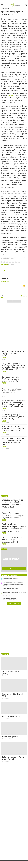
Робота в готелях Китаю (11, 716)
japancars (11, 95)
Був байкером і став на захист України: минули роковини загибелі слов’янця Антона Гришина (13, 441)
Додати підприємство (14, 603)
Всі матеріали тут (14, 568)
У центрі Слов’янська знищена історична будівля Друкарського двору (13, 515)
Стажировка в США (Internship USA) (13, 695)
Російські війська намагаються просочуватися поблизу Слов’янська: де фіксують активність (14, 527)
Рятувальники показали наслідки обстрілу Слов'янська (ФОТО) (12, 539)
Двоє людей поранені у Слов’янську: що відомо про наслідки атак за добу (12, 379)
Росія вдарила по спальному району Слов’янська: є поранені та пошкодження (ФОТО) (13, 429)
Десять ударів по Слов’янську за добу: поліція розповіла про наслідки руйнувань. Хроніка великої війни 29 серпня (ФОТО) (13, 404)
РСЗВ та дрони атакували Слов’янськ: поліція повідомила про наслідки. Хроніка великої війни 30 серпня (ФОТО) (13, 366)
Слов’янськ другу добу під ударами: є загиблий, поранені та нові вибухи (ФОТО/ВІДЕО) (12, 503)
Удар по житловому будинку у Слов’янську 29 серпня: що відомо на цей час (12, 391)
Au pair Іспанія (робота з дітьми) (11, 673)
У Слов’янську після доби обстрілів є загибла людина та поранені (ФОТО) (13, 417)
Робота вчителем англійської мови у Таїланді (13, 758)
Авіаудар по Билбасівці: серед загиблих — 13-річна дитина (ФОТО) (13, 353)
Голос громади (10, 558)
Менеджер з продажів (10, 737)
